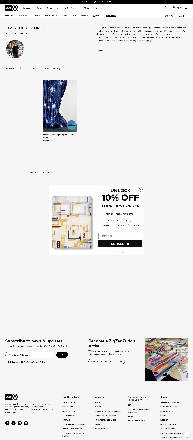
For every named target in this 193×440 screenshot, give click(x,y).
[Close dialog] (140, 189)
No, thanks (120, 252)
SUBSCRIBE (120, 244)
